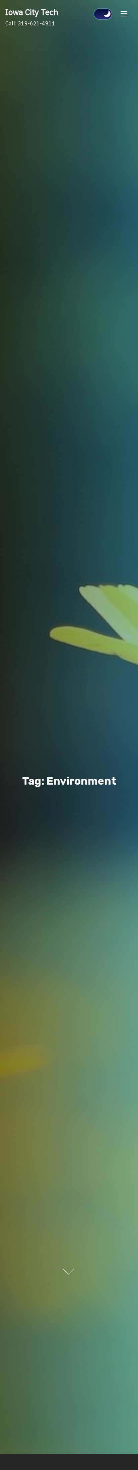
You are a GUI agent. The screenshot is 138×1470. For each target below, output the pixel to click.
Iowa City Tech (31, 12)
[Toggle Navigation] (124, 13)
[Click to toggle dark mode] (103, 14)
